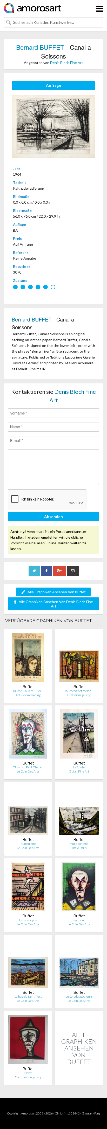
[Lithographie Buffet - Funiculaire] (28, 811)
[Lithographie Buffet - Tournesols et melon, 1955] (79, 659)
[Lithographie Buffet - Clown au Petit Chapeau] (28, 735)
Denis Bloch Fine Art (66, 62)
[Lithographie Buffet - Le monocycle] (28, 888)
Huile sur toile (79, 844)
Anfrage (53, 85)
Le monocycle (28, 920)
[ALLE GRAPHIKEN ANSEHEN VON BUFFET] (79, 1079)
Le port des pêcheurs (79, 996)
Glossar (87, 1113)
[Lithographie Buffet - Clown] (28, 1041)
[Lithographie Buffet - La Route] (79, 735)
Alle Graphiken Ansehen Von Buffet (57, 592)
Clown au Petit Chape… (28, 767)
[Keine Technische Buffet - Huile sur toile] (79, 811)
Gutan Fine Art (79, 771)
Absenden (53, 516)
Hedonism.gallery (79, 695)
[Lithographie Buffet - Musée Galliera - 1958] (28, 659)
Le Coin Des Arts (28, 771)
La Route (79, 767)
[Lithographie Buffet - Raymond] (79, 888)
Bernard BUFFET (40, 47)
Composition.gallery (28, 1077)
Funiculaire (28, 844)
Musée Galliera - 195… (28, 691)
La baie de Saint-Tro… (28, 996)
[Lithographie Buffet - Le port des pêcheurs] (79, 964)
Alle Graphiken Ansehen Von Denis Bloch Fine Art (56, 603)
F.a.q (97, 1113)
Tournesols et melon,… (79, 691)
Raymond (79, 920)
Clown (28, 1073)
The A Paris (78, 848)
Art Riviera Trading (28, 695)
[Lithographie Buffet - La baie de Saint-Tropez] (28, 964)
